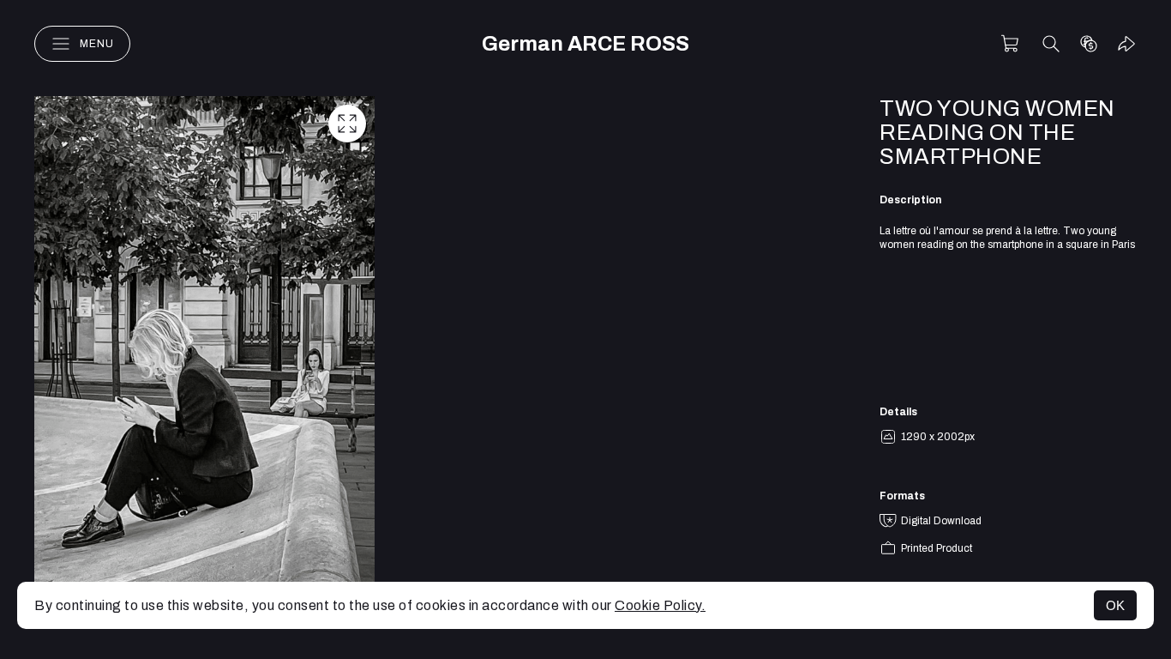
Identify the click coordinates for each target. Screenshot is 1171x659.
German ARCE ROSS (585, 44)
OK (1115, 605)
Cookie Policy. (660, 605)
